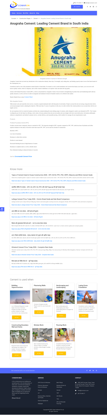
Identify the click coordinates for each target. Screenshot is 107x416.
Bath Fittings (60, 382)
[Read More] (16, 398)
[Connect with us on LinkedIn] (94, 6)
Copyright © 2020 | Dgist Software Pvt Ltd (53, 410)
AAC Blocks (59, 396)
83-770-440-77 (79, 3)
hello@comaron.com (91, 3)
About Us (32, 13)
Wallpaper (40, 403)
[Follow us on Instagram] (96, 6)
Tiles (58, 399)
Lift (38, 393)
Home (13, 13)
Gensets (40, 390)
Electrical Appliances (43, 400)
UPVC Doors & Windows (44, 382)
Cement (35, 18)
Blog (37, 13)
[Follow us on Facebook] (88, 6)
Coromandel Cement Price (23, 156)
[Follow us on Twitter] (91, 6)
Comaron (13, 18)
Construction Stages (25, 18)
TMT (58, 393)
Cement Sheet (28, 97)
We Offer (25, 13)
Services (19, 13)
